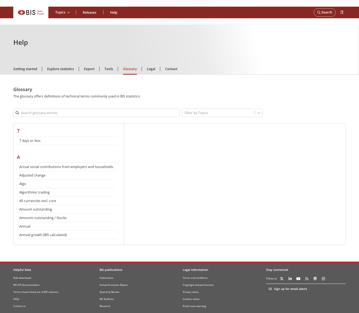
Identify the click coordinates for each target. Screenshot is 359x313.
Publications (106, 278)
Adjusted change (32, 175)
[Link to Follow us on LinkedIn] (290, 278)
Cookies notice (191, 299)
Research (105, 306)
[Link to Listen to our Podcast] (315, 278)
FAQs (16, 299)
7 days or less (30, 140)
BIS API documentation (26, 285)
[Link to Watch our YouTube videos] (298, 278)
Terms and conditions (195, 278)
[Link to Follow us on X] (281, 278)
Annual (24, 226)
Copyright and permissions (198, 285)
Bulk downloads (22, 278)
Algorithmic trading (34, 192)
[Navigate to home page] (30, 12)
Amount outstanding (35, 209)
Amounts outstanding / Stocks (43, 218)
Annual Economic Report (114, 285)
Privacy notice (191, 292)
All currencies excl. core (37, 201)
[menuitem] (67, 140)
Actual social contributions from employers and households (66, 166)
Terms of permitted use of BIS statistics (36, 292)
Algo (22, 183)
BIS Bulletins (107, 299)
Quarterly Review (109, 292)
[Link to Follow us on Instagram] (323, 278)
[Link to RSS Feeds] (306, 278)
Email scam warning (194, 306)
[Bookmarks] (341, 12)
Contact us (19, 306)
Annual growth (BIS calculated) (43, 235)
